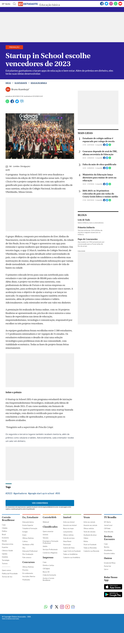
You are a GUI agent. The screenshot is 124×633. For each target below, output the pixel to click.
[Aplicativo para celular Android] (113, 595)
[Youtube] (67, 607)
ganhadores (21, 493)
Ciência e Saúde (7, 551)
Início (8, 83)
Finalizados (26, 580)
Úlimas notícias (68, 535)
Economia (5, 538)
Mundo (4, 541)
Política (4, 531)
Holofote (5, 557)
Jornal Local (108, 525)
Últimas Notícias (28, 538)
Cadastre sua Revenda (91, 551)
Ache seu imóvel (68, 522)
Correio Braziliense (8, 519)
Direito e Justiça (48, 565)
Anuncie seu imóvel (70, 525)
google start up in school (41, 493)
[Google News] (73, 607)
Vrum (87, 517)
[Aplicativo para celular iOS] (113, 587)
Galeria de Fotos (69, 548)
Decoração (67, 544)
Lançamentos (68, 532)
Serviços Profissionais (50, 549)
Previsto (25, 570)
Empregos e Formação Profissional (50, 542)
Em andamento (27, 573)
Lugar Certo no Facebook (72, 551)
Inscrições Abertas (28, 576)
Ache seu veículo (89, 522)
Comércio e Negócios (50, 553)
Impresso (48, 557)
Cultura (25, 541)
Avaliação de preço (90, 535)
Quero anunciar (48, 531)
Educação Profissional (29, 551)
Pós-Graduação (27, 554)
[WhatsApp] (115, 5)
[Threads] (78, 607)
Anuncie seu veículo (90, 525)
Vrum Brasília (108, 532)
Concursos (28, 562)
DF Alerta (107, 522)
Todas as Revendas (90, 548)
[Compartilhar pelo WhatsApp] (110, 145)
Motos (86, 541)
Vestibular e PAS (28, 544)
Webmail (46, 522)
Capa (4, 525)
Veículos (45, 538)
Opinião (4, 554)
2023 (9, 493)
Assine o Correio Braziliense (48, 579)
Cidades (5, 528)
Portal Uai (107, 566)
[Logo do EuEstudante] (28, 3)
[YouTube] (120, 5)
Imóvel (67, 517)
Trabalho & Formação (29, 528)
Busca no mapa (68, 528)
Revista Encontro (109, 538)
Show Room (67, 541)
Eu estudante (21, 83)
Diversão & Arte (7, 544)
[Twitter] (106, 5)
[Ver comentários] (22, 102)
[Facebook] (102, 5)
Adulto (45, 546)
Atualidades (108, 550)
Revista (106, 547)
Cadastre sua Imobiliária (71, 557)
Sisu (23, 548)
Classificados (50, 526)
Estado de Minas (110, 563)
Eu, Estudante (30, 517)
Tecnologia (5, 560)
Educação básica (49, 4)
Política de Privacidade (10, 573)
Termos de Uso (7, 577)
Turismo (5, 563)
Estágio (25, 532)
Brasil (4, 534)
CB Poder (107, 528)
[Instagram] (111, 5)
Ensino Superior (27, 525)
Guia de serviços (69, 538)
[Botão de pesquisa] (14, 4)
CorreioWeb (49, 517)
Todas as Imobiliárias (70, 554)
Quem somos (6, 570)
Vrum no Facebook (90, 544)
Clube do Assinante (49, 575)
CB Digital (46, 569)
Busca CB (46, 572)
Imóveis (45, 535)
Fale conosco (26, 557)
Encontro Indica (109, 553)
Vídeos (86, 538)
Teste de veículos (89, 532)
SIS (58, 493)
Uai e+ (106, 569)
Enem (24, 535)
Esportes (5, 547)
